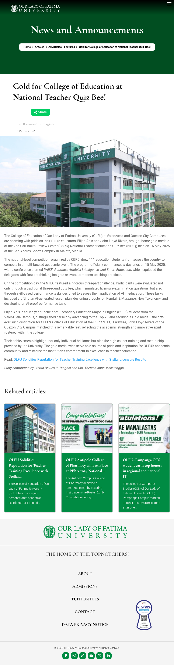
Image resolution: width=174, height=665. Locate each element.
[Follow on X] (99, 655)
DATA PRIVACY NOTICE (85, 624)
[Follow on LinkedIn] (108, 655)
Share (42, 112)
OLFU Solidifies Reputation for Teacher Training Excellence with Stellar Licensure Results (80, 359)
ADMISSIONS (85, 586)
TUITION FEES (85, 599)
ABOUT (85, 573)
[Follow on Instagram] (74, 655)
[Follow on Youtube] (91, 655)
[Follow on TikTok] (82, 655)
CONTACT (85, 611)
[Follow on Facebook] (65, 655)
